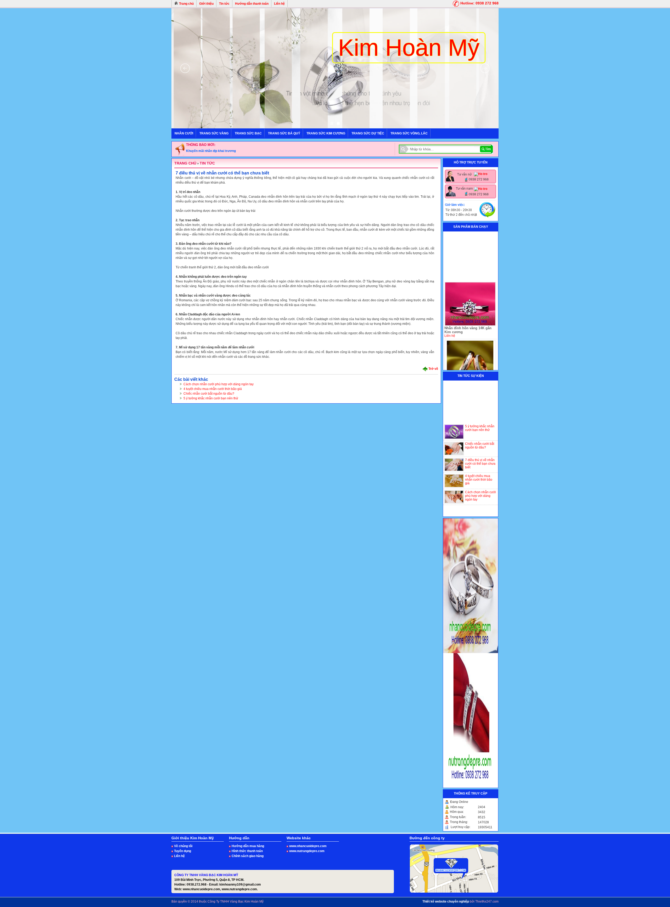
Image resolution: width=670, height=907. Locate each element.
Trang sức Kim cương (325, 133)
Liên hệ (279, 3)
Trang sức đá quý (284, 133)
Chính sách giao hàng (248, 856)
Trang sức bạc (248, 133)
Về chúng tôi (183, 846)
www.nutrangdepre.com (307, 851)
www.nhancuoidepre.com (308, 846)
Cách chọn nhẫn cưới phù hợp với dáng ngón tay (218, 384)
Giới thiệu (206, 3)
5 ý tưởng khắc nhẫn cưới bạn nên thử (210, 398)
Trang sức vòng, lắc (409, 133)
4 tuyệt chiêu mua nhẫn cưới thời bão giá (212, 389)
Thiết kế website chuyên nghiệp (445, 901)
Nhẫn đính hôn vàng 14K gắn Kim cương (468, 315)
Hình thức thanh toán (247, 851)
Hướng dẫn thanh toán (252, 3)
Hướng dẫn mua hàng (248, 846)
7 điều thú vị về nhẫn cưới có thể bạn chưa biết (480, 448)
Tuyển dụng (182, 851)
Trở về (433, 369)
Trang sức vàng (213, 133)
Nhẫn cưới (184, 133)
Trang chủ (186, 3)
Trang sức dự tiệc (367, 133)
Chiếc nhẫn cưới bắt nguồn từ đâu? (208, 393)
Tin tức (224, 3)
